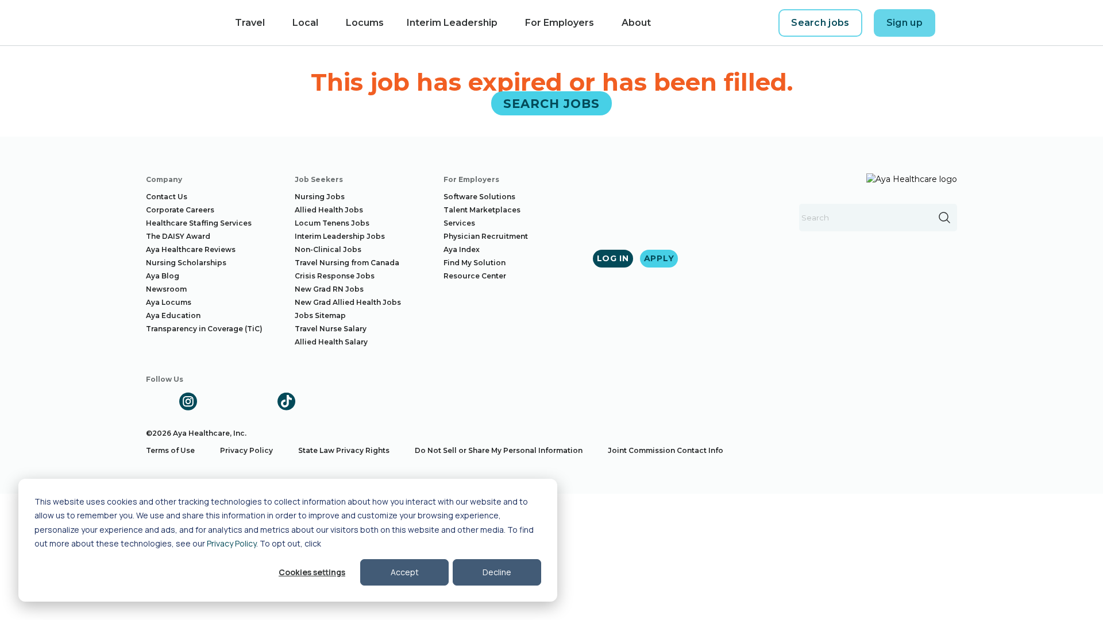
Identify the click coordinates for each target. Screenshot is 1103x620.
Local (305, 22)
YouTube (253, 401)
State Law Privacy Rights (343, 450)
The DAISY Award (178, 236)
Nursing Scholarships (186, 262)
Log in (613, 258)
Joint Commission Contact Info (665, 450)
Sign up (904, 22)
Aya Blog (162, 276)
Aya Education (173, 315)
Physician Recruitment (485, 236)
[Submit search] (944, 217)
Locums (365, 22)
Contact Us (166, 196)
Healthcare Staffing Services (199, 223)
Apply (659, 258)
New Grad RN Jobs (329, 289)
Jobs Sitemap (320, 315)
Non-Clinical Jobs (328, 249)
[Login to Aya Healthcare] (956, 23)
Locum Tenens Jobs (332, 223)
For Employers (559, 22)
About (636, 22)
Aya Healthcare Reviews (191, 249)
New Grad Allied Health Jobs (348, 302)
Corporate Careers (180, 210)
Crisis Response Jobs (335, 276)
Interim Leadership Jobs (340, 236)
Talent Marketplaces (481, 210)
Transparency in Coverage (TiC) (204, 328)
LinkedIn (220, 401)
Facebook (155, 401)
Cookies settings (312, 572)
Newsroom (166, 289)
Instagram (188, 401)
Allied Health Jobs (329, 210)
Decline (497, 572)
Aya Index (461, 249)
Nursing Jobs (320, 196)
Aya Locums (168, 302)
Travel (250, 22)
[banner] (171, 23)
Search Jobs (551, 103)
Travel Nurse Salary (331, 328)
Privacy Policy (231, 543)
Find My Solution (474, 262)
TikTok (286, 401)
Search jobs (820, 22)
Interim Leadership (452, 22)
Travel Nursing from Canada (347, 262)
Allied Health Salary (331, 342)
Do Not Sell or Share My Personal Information (499, 450)
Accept (405, 572)
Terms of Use (170, 450)
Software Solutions (479, 196)
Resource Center (474, 276)
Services (459, 223)
